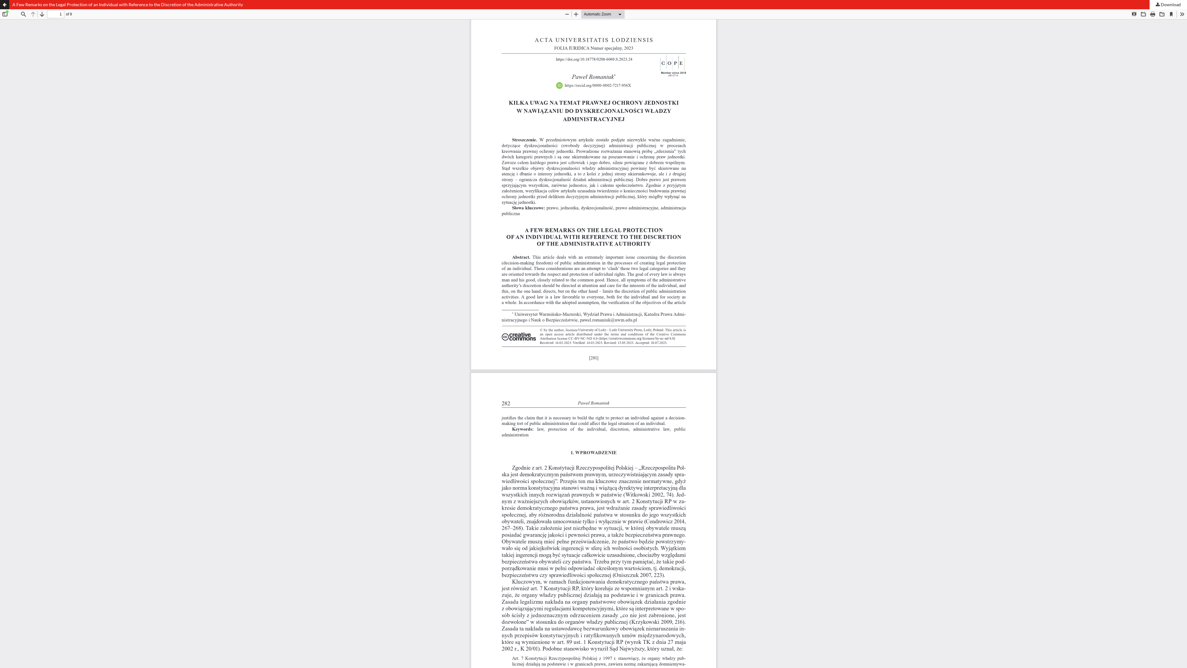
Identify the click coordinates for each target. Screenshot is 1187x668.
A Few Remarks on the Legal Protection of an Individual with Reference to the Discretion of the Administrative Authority (127, 4)
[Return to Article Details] (4, 4)
